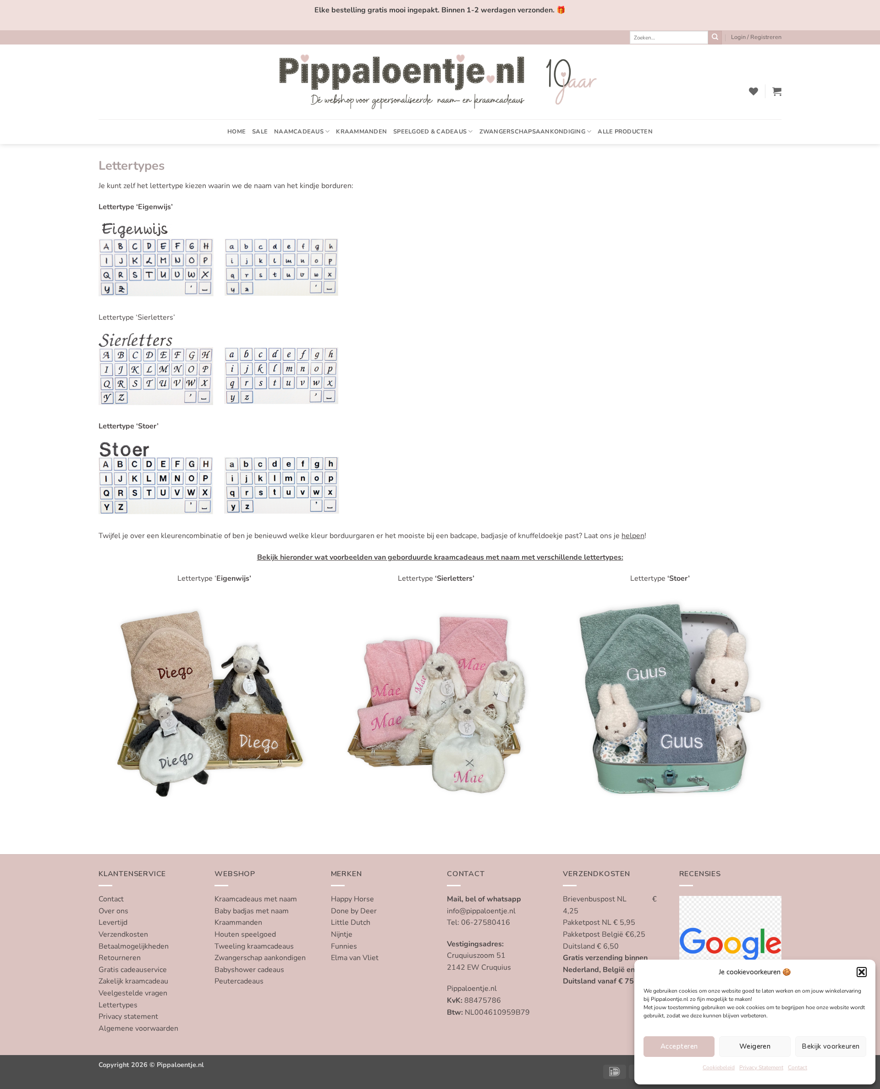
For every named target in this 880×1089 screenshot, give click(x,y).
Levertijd (113, 922)
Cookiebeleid (719, 1067)
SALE (260, 132)
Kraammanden (361, 132)
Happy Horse (352, 899)
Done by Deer (354, 911)
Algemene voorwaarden (138, 1028)
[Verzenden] (715, 37)
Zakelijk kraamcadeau (133, 981)
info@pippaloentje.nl (481, 911)
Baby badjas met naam (251, 911)
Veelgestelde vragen (133, 993)
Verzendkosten (123, 934)
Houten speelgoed (245, 934)
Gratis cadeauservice (133, 970)
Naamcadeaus (299, 132)
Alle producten (625, 132)
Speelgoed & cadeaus (430, 132)
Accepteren (679, 1046)
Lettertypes (118, 1005)
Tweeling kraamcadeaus (254, 946)
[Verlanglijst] (753, 91)
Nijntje (341, 934)
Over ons (113, 911)
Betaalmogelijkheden (134, 946)
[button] (861, 972)
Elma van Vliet (355, 958)
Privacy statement (128, 1016)
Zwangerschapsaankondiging (532, 132)
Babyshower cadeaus (249, 970)
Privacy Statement (761, 1067)
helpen (633, 536)
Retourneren (120, 958)
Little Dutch (350, 922)
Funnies (344, 946)
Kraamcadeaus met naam (255, 899)
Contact (797, 1067)
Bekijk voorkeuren (830, 1046)
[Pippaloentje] (440, 82)
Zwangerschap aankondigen (260, 958)
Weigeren (755, 1046)
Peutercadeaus (239, 981)
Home (236, 132)
